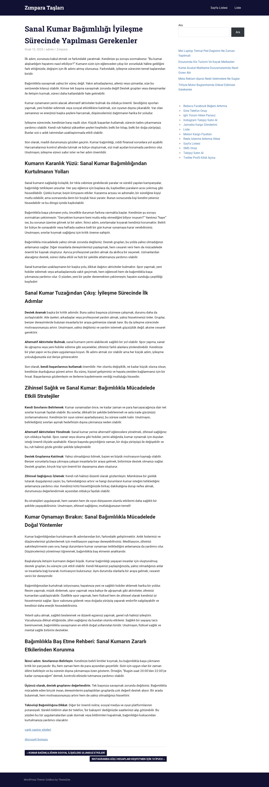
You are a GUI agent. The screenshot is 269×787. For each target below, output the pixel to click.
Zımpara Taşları (44, 7)
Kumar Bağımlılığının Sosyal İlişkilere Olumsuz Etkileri (66, 753)
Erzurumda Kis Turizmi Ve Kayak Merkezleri (206, 62)
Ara (180, 25)
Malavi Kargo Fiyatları (197, 134)
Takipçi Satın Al (193, 153)
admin (50, 49)
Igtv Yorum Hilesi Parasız (199, 115)
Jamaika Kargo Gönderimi (200, 124)
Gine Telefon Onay (195, 111)
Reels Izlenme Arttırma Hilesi (201, 139)
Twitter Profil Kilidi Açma (199, 157)
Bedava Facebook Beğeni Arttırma (205, 106)
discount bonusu (36, 739)
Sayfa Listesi (219, 8)
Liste (238, 8)
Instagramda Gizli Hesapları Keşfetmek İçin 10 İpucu (127, 759)
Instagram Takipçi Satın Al (200, 120)
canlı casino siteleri (38, 729)
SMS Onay (190, 148)
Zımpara (62, 49)
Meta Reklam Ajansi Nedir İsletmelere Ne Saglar (209, 78)
